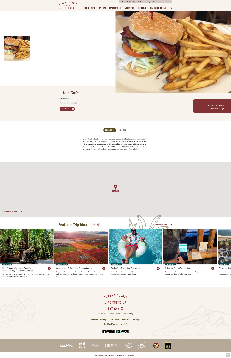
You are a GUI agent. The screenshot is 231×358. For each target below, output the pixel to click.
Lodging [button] (142, 8)
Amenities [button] (122, 130)
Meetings (148, 2)
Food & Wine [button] (88, 8)
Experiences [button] (115, 8)
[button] (170, 8)
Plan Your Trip (128, 314)
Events (102, 8)
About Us (124, 324)
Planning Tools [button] (158, 8)
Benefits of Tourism (111, 324)
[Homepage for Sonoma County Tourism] (68, 5)
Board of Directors (114, 314)
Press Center (165, 2)
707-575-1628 (66, 98)
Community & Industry (128, 2)
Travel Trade (156, 2)
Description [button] (109, 130)
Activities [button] (129, 8)
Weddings (140, 2)
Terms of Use (121, 355)
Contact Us (101, 314)
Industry (94, 320)
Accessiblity (131, 355)
